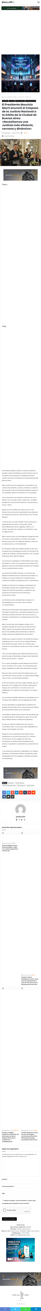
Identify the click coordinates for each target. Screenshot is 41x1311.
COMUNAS (27, 97)
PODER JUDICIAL (20, 101)
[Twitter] (19, 1304)
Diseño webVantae (20, 1295)
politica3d (7, 133)
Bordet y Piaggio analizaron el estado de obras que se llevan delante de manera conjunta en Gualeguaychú (10, 1137)
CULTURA (20, 97)
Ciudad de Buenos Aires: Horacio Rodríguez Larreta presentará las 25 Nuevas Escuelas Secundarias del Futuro (29, 1136)
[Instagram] (24, 1304)
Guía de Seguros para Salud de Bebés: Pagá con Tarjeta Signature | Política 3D (10, 848)
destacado (11, 783)
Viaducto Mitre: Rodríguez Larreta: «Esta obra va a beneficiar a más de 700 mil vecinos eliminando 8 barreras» (29, 980)
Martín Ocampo (21, 785)
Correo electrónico (8, 1186)
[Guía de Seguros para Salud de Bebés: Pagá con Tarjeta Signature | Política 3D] (11, 837)
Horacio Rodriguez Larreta (9, 785)
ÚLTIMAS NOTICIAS (30, 101)
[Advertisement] (20, 32)
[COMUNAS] (8, 2)
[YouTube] (21, 1304)
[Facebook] (17, 1304)
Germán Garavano (19, 783)
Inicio (5, 97)
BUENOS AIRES (12, 97)
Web (3, 1193)
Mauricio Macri (30, 785)
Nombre (5, 1179)
